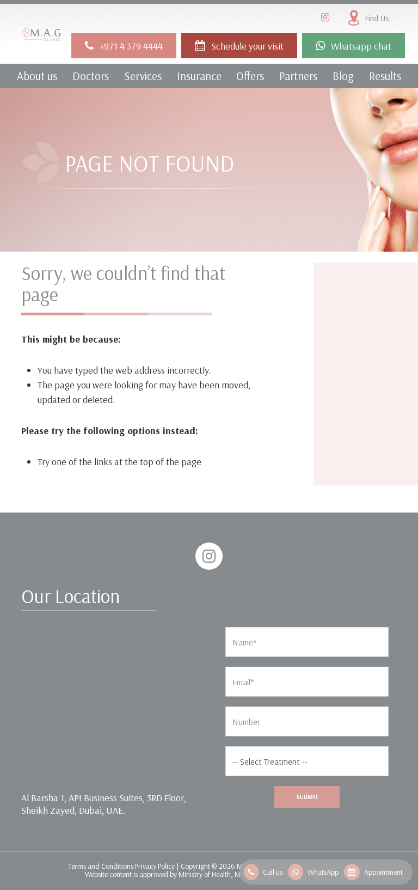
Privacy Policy (155, 866)
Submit (307, 797)
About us (37, 76)
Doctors (90, 76)
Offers (250, 76)
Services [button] (143, 76)
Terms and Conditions (100, 866)
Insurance (199, 76)
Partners (298, 76)
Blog (343, 76)
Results (385, 76)
